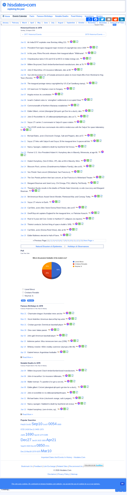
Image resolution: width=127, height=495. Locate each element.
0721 (47, 446)
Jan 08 (23, 100)
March (24, 23)
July (52, 23)
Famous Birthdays (45, 16)
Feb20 (23, 424)
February (15, 23)
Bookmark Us (27, 466)
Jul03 (23, 435)
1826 (44, 440)
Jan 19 (23, 230)
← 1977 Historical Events (32, 34)
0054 (52, 424)
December (103, 23)
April (32, 23)
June (46, 23)
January (5, 23)
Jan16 (34, 440)
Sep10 (37, 424)
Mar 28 (23, 330)
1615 (39, 440)
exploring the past (15, 9)
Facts (32, 16)
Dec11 (32, 429)
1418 (27, 429)
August (60, 23)
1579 (34, 451)
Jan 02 (23, 53)
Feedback (38, 466)
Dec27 (26, 440)
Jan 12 (23, 147)
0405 (37, 429)
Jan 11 (23, 136)
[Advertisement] (118, 65)
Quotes (99, 16)
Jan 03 (23, 59)
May (39, 23)
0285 (46, 435)
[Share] (89, 19)
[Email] (108, 19)
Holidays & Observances (78, 246)
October (81, 23)
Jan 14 (23, 166)
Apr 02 (23, 336)
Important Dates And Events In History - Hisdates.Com (63, 457)
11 (74, 240)
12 (78, 240)
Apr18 (36, 435)
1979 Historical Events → (95, 34)
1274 (42, 435)
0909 (59, 424)
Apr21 (51, 440)
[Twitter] (102, 19)
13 (81, 240)
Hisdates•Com (21, 5)
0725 (23, 429)
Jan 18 (23, 208)
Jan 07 (23, 95)
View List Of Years (117, 23)
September (71, 23)
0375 (38, 451)
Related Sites (62, 466)
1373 (42, 429)
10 (71, 240)
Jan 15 (23, 183)
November (92, 23)
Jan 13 (23, 152)
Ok (122, 484)
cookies (81, 484)
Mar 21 (23, 314)
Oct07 (45, 424)
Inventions (89, 16)
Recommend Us (75, 466)
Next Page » (89, 240)
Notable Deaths (61, 16)
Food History (76, 16)
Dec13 (23, 451)
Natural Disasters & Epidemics (49, 246)
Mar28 (29, 451)
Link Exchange (49, 466)
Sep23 (23, 446)
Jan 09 (23, 106)
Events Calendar (20, 16)
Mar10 (46, 451)
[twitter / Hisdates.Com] (94, 466)
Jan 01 (23, 42)
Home (7, 16)
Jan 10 (23, 117)
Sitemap (74, 474)
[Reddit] (115, 19)
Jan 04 (23, 64)
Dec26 (33, 446)
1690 (29, 434)
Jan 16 (23, 197)
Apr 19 (23, 341)
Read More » (27, 357)
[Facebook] (95, 19)
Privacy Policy (63, 474)
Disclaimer (52, 474)
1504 (28, 446)
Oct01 (28, 424)
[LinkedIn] (121, 19)
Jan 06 (23, 70)
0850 (40, 445)
